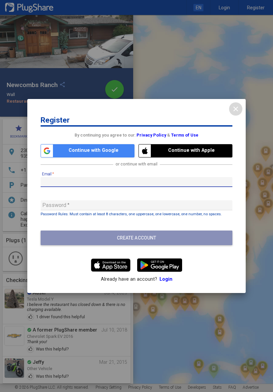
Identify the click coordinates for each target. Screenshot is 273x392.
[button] (88, 150)
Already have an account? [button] (136, 279)
